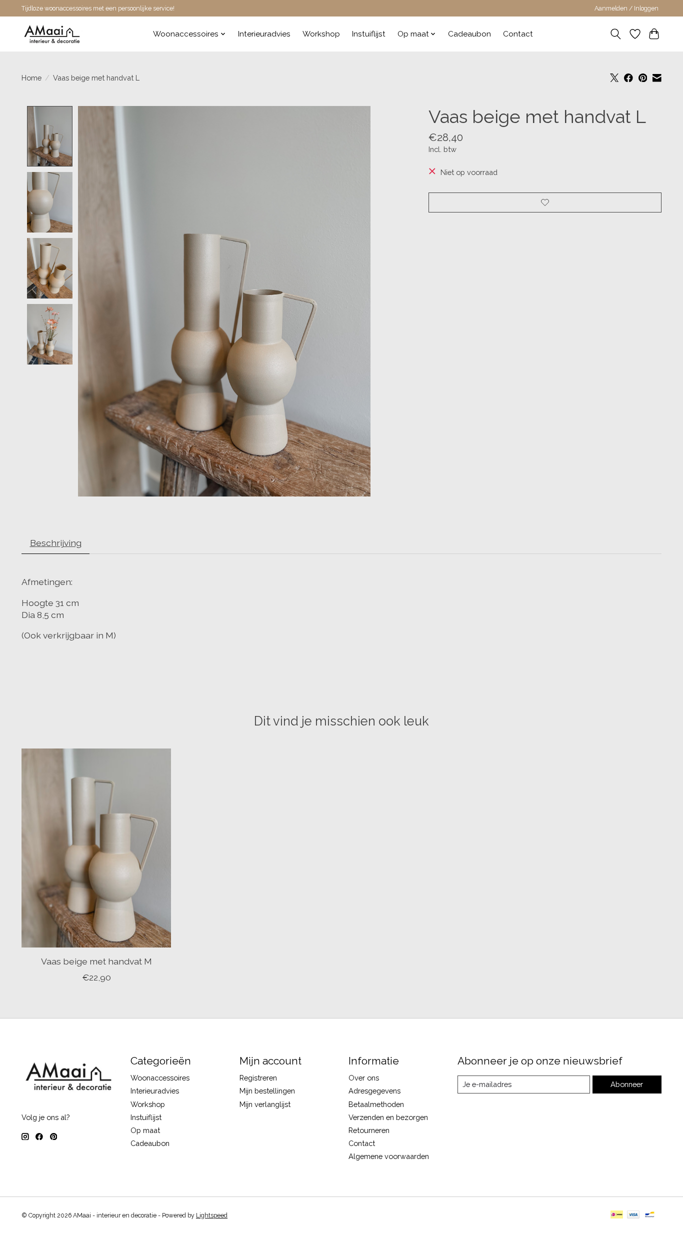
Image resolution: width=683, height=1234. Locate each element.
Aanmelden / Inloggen (626, 8)
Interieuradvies (264, 34)
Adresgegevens (374, 1090)
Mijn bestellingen (267, 1090)
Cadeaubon (469, 34)
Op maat (145, 1130)
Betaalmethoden (376, 1104)
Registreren (258, 1078)
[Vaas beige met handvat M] (96, 848)
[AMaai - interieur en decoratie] (52, 34)
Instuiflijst (369, 34)
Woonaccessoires (160, 1078)
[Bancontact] (650, 1215)
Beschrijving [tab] (56, 543)
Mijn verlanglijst (265, 1104)
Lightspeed (212, 1215)
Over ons (363, 1078)
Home (32, 78)
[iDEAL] (616, 1215)
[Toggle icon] (615, 34)
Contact (518, 34)
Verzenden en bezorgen (388, 1117)
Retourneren (369, 1130)
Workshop (321, 34)
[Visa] (633, 1215)
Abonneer (626, 1084)
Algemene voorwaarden (388, 1156)
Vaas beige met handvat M (96, 961)
